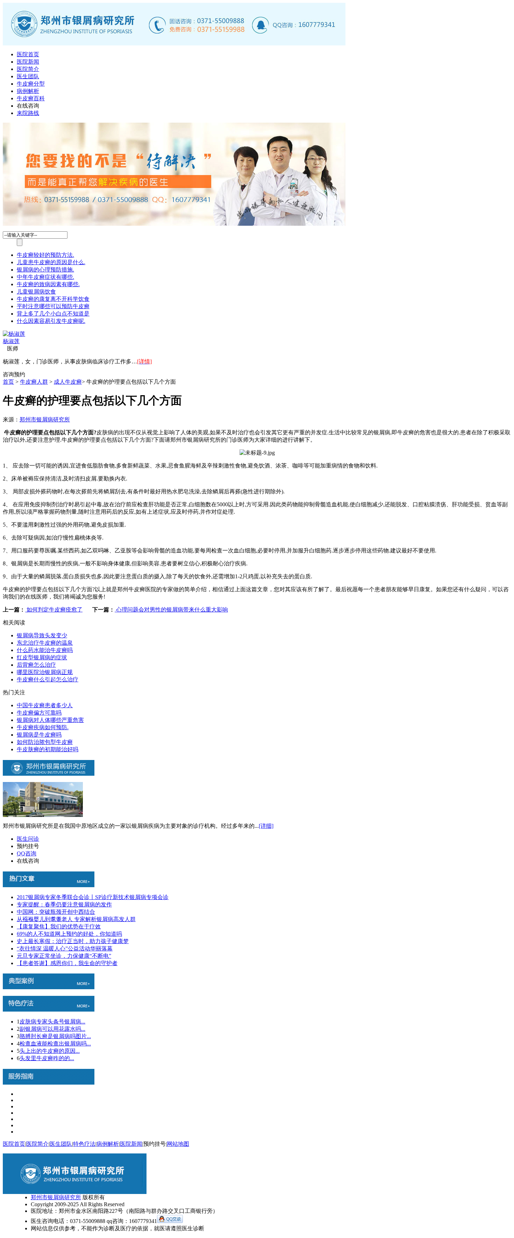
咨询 (8, 374)
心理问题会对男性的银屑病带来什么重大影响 (171, 610)
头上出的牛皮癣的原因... (50, 1051)
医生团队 (28, 76)
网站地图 (178, 1144)
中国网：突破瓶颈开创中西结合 (56, 912)
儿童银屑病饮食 (36, 292)
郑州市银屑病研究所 (45, 419)
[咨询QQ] (170, 1221)
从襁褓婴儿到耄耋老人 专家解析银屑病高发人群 (76, 919)
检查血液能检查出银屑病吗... (55, 1044)
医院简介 (28, 69)
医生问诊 (28, 839)
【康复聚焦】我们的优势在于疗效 (59, 926)
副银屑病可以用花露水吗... (52, 1029)
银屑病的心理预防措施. (45, 270)
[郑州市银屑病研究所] (174, 43)
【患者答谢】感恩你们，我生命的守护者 (67, 963)
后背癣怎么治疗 (36, 665)
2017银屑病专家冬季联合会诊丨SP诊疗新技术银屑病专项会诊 (93, 897)
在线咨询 (28, 106)
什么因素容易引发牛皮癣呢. (51, 321)
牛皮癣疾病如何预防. (43, 727)
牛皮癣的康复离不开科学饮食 (53, 299)
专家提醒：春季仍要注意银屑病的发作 (64, 904)
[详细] (266, 826)
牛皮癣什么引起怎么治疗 (47, 679)
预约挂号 (28, 846)
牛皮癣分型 (31, 84)
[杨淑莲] (14, 334)
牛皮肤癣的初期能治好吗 (47, 749)
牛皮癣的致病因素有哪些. (48, 284)
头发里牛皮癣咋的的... (47, 1058)
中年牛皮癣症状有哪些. (45, 277)
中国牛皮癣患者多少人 (45, 705)
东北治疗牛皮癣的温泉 (45, 643)
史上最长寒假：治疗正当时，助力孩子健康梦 (73, 941)
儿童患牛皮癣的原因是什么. (51, 262)
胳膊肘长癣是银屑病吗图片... (55, 1036)
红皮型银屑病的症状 (42, 657)
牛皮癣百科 (31, 98)
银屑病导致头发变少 (42, 635)
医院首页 (28, 54)
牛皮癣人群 (34, 382)
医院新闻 (28, 62)
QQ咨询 (26, 853)
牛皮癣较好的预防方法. (45, 255)
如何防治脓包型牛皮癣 (45, 742)
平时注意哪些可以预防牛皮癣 (53, 306)
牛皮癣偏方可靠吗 (39, 713)
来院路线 (28, 113)
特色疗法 (84, 1144)
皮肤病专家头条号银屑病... (52, 1022)
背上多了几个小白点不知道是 (53, 314)
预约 (19, 374)
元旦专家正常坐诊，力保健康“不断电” (64, 956)
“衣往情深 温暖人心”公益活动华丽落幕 (65, 948)
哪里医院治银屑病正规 (45, 672)
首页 (8, 382)
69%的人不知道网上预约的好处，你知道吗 (69, 934)
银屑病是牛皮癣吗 (39, 735)
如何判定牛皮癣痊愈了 (54, 610)
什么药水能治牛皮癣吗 (45, 650)
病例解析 (28, 91)
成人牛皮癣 (68, 382)
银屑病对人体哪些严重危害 (50, 720)
